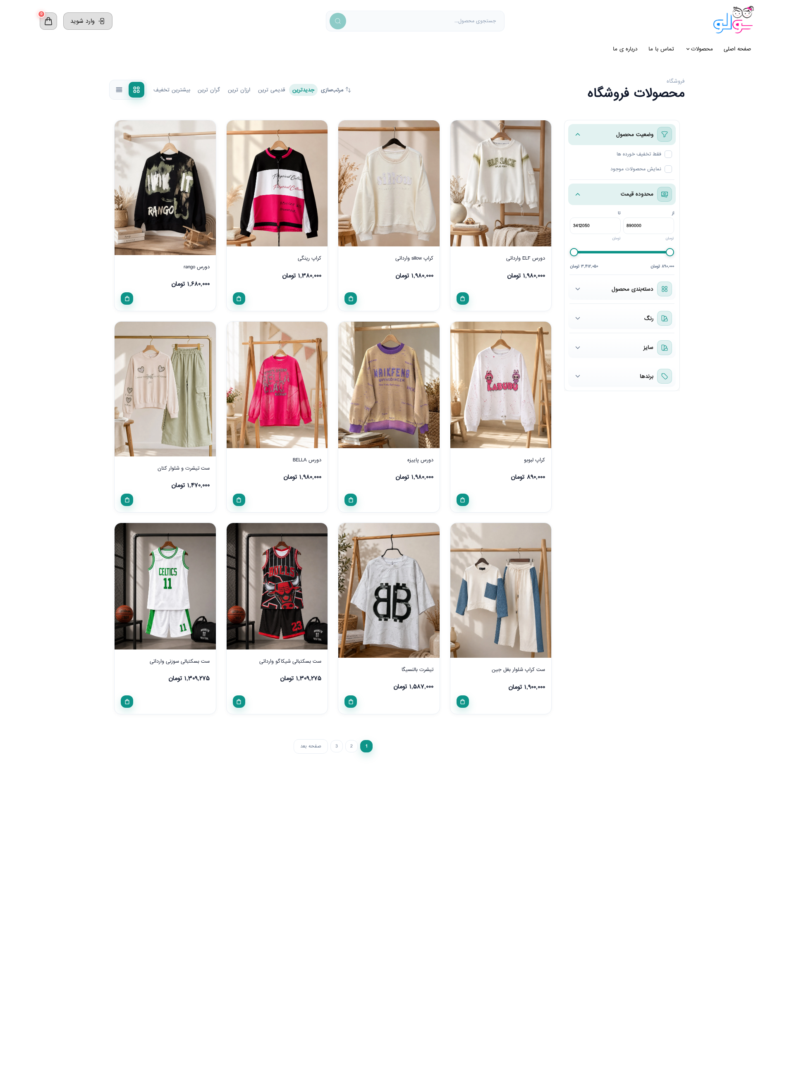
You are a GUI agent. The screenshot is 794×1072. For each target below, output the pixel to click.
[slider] (574, 252)
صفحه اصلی (737, 49)
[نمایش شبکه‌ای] (136, 90)
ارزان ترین (239, 90)
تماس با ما (661, 49)
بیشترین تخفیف (171, 90)
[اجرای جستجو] (338, 21)
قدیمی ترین (271, 90)
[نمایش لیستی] (119, 90)
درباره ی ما (625, 49)
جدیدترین (303, 90)
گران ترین (209, 90)
